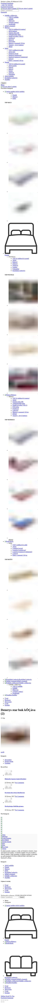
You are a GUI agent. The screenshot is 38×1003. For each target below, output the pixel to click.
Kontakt (7, 892)
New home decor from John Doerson (15, 792)
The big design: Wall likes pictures (14, 806)
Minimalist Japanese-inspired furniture (15, 779)
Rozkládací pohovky (11, 78)
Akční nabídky (9, 76)
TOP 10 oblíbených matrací (17, 29)
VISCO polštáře (14, 17)
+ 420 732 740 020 (7, 5)
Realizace (8, 887)
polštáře (11, 19)
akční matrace (13, 31)
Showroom (8, 888)
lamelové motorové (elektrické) (18, 57)
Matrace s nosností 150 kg (17, 43)
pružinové (12, 38)
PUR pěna (12, 41)
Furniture (7, 763)
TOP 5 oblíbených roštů (16, 50)
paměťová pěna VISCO (16, 36)
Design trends (9, 761)
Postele (7, 62)
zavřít (2, 752)
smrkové (11, 72)
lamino (11, 71)
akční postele (13, 66)
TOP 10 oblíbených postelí (17, 64)
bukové (11, 67)
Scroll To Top (10, 996)
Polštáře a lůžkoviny (11, 15)
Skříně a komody (10, 26)
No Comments (19, 782)
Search (4, 83)
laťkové (11, 59)
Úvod (6, 885)
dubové (11, 69)
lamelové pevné (13, 53)
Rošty (6, 48)
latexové (11, 40)
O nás (6, 890)
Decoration (8, 760)
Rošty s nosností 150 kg (16, 60)
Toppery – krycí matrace (16, 45)
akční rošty (12, 52)
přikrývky (12, 21)
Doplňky (7, 79)
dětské (10, 46)
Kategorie (4, 12)
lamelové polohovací (15, 55)
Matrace (7, 27)
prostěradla (12, 24)
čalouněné (12, 74)
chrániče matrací (14, 22)
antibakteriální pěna (15, 34)
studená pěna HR (14, 33)
